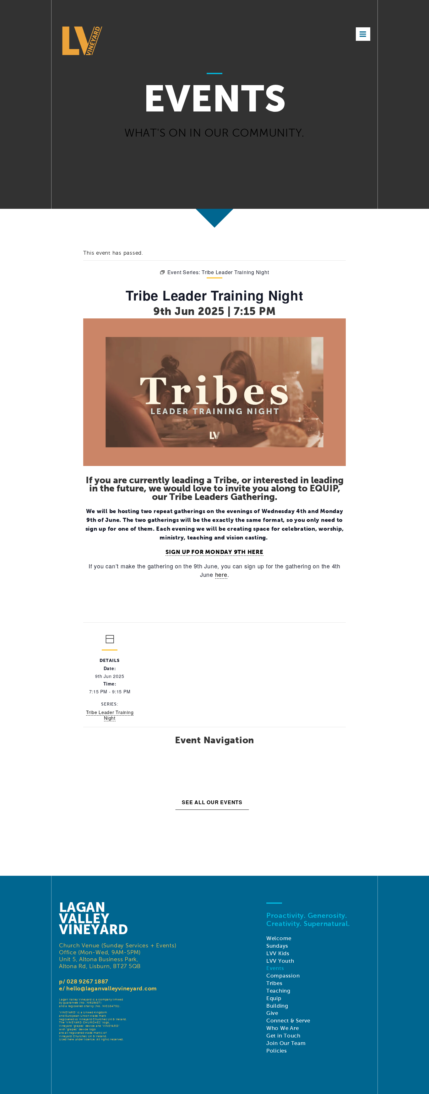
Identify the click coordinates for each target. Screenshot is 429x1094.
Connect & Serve (288, 1021)
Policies (276, 1051)
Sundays (277, 946)
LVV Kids (278, 953)
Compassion (283, 976)
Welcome (278, 938)
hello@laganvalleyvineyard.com (111, 988)
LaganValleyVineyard (93, 918)
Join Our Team (286, 1043)
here (221, 574)
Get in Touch (283, 1036)
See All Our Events (212, 802)
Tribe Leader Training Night (110, 715)
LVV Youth (280, 961)
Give (272, 1013)
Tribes (274, 983)
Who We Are (282, 1028)
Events (275, 968)
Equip (273, 998)
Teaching (278, 991)
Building (277, 1006)
